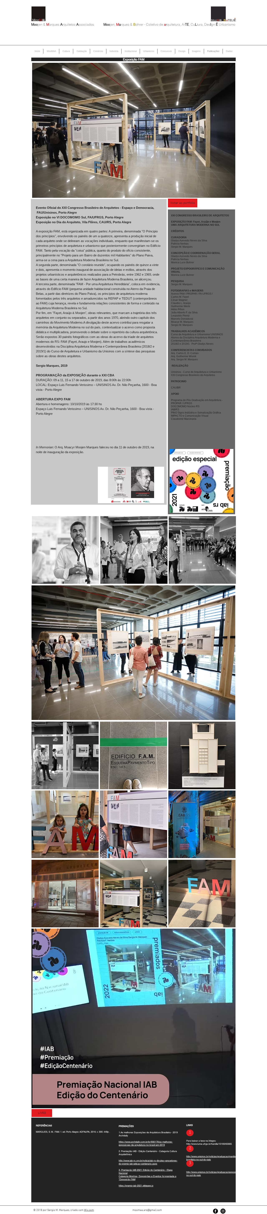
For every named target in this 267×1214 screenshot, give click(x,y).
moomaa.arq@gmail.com (147, 1210)
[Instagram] (222, 1211)
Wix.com (89, 1210)
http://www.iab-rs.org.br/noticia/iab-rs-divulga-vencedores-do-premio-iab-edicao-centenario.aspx (148, 1162)
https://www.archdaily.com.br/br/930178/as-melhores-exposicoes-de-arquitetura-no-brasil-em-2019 (146, 1143)
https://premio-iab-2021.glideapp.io (136, 1185)
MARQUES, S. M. (45, 1131)
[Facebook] (215, 1211)
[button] (65, 550)
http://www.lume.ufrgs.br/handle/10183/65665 (209, 1143)
